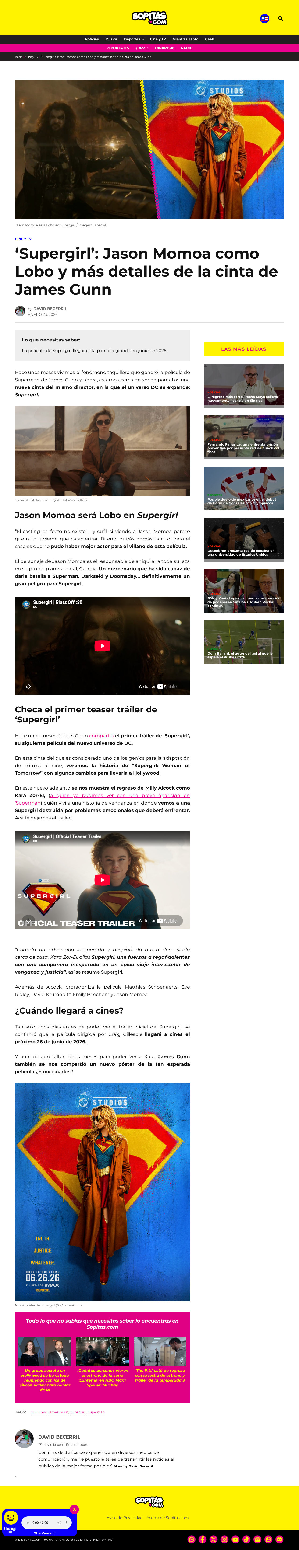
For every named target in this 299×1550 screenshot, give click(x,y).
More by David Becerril (133, 1466)
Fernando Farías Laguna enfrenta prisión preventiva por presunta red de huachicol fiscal (243, 448)
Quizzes (142, 48)
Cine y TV (158, 39)
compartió (101, 735)
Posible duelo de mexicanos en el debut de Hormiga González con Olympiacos (241, 501)
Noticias (92, 39)
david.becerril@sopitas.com (66, 1444)
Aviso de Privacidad (125, 1517)
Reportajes (117, 48)
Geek (209, 39)
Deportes (132, 39)
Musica (111, 39)
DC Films (38, 1412)
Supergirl (77, 1412)
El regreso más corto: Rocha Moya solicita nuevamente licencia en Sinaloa (242, 399)
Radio (187, 48)
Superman (96, 1412)
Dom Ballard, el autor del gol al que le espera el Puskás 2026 (240, 655)
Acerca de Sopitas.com (167, 1517)
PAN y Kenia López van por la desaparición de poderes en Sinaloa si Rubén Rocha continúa (244, 602)
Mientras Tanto (185, 39)
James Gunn (58, 1412)
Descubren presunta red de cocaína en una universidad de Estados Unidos (241, 553)
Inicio (19, 57)
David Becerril (50, 309)
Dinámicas (165, 48)
